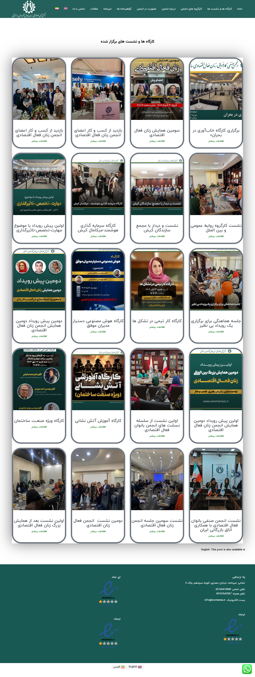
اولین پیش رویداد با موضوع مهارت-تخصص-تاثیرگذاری (39, 228)
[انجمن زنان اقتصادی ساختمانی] (29, 9)
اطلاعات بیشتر (216, 141)
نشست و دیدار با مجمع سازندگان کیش (157, 228)
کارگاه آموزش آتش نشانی (98, 421)
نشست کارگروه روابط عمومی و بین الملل (216, 228)
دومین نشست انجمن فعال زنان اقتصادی (98, 523)
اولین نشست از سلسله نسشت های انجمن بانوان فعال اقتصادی (157, 425)
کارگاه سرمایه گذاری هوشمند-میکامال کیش (98, 228)
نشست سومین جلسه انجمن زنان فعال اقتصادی (157, 523)
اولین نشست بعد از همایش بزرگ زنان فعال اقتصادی (39, 523)
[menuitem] (240, 9)
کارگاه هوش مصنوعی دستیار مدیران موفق (98, 323)
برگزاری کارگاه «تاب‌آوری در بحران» (215, 133)
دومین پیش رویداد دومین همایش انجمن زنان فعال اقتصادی (39, 325)
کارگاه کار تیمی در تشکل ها (157, 321)
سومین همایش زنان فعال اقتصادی (157, 133)
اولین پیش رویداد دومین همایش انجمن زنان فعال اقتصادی (216, 425)
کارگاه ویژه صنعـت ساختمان (39, 421)
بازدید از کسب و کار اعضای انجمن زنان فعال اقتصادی (98, 133)
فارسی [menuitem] (116, 667)
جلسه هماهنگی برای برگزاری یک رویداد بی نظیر (216, 323)
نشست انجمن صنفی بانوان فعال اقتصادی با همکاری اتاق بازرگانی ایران (216, 525)
